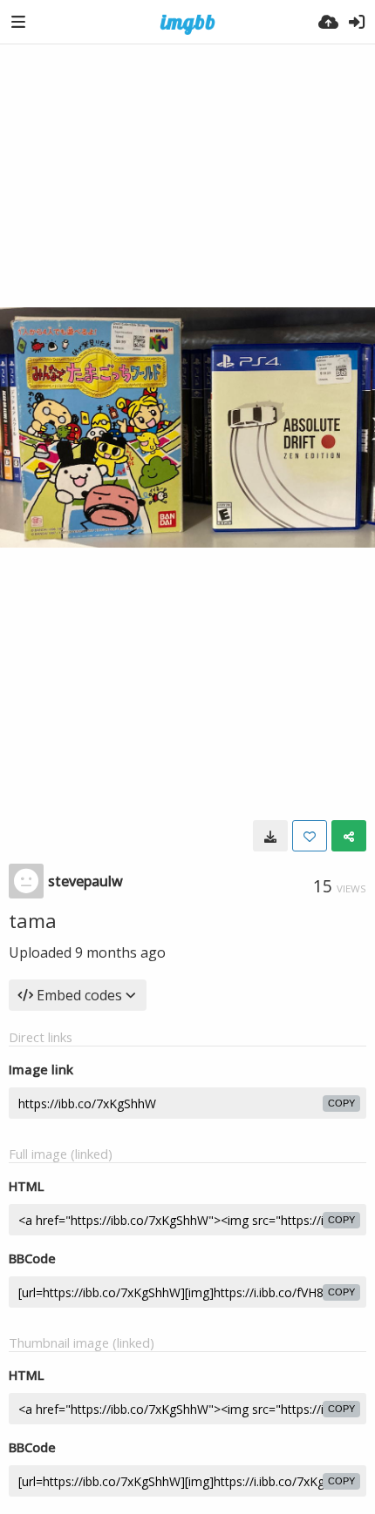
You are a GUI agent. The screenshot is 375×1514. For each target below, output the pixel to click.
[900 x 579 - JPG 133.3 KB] (270, 835)
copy (341, 1103)
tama (33, 920)
